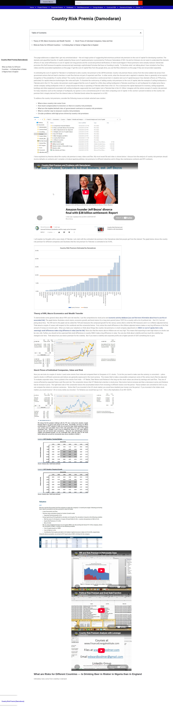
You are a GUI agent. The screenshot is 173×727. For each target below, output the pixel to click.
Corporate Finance (57, 7)
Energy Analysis (98, 7)
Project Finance (42, 7)
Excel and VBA (111, 7)
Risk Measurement (83, 7)
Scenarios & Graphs (126, 7)
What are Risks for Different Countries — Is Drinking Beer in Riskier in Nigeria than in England (66, 45)
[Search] (140, 3)
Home (32, 7)
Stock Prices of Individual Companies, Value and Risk (94, 41)
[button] (140, 33)
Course (138, 7)
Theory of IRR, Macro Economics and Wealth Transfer (52, 41)
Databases (70, 7)
